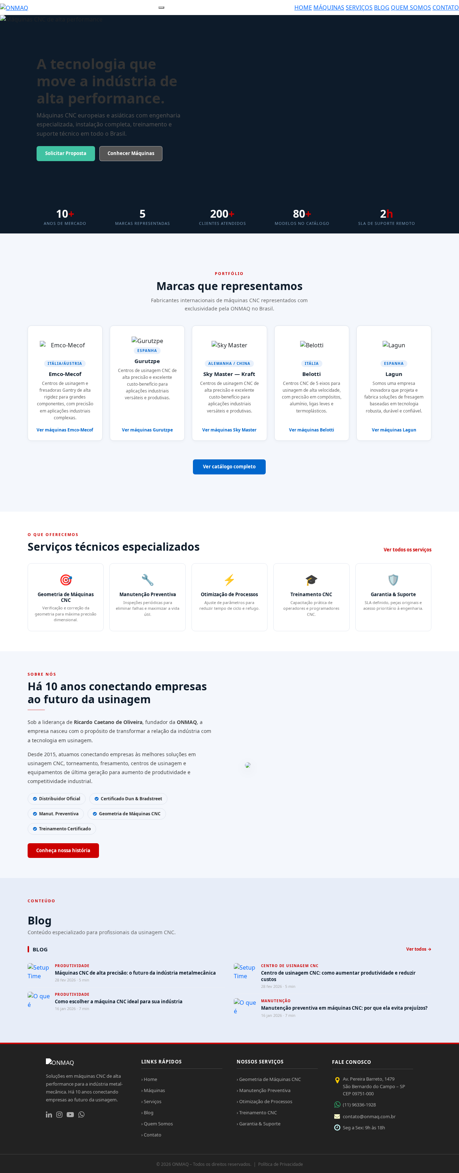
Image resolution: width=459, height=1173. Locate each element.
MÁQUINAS (328, 7)
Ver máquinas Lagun (394, 430)
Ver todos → (418, 949)
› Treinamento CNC (257, 1112)
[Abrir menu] (161, 7)
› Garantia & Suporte (258, 1123)
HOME (303, 7)
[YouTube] (70, 1114)
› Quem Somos (157, 1123)
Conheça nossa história (63, 850)
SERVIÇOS (359, 7)
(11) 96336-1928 (359, 1104)
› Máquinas (153, 1090)
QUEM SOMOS (411, 7)
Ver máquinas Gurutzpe (147, 430)
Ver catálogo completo (229, 466)
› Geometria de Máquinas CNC (269, 1079)
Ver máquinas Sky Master (229, 430)
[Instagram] (59, 1114)
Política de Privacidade (280, 1164)
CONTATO (445, 7)
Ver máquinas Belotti (311, 430)
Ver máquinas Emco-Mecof (65, 430)
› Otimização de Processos (264, 1101)
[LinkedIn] (49, 1114)
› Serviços (151, 1101)
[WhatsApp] (81, 1114)
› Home (149, 1079)
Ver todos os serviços (407, 549)
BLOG (381, 7)
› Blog (147, 1112)
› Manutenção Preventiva (263, 1090)
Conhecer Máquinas (131, 153)
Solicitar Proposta (65, 153)
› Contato (151, 1134)
